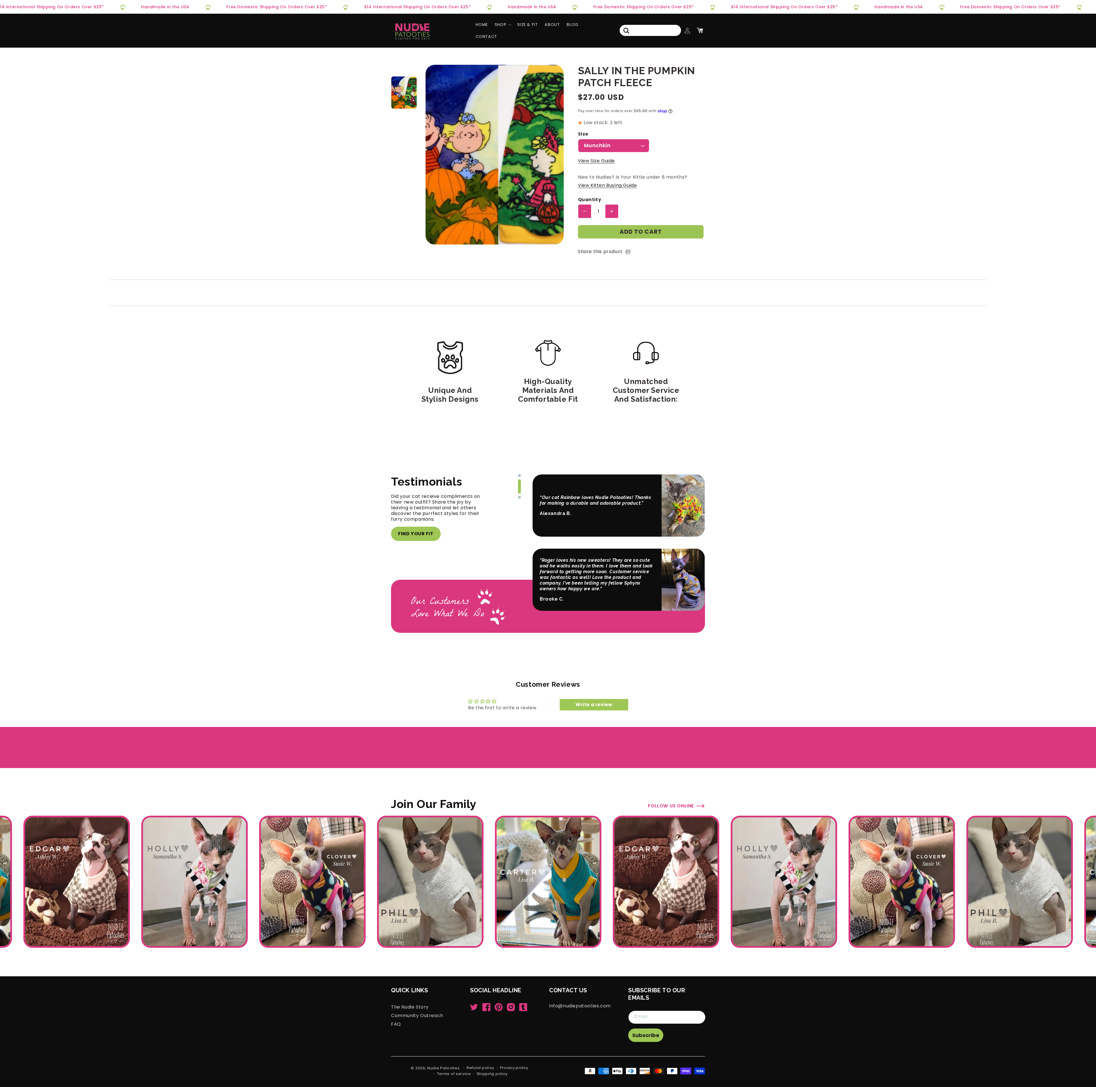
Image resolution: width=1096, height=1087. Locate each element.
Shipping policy (492, 1073)
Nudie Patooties (443, 1068)
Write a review (593, 704)
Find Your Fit (416, 533)
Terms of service (454, 1073)
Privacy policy (514, 1067)
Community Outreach (417, 1015)
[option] (404, 92)
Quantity (589, 200)
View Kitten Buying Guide (607, 185)
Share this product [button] (600, 251)
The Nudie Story (410, 1007)
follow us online (671, 806)
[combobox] (650, 30)
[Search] (626, 30)
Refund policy (480, 1067)
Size (583, 134)
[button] (502, 25)
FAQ (396, 1024)
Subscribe (645, 1035)
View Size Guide (596, 160)
